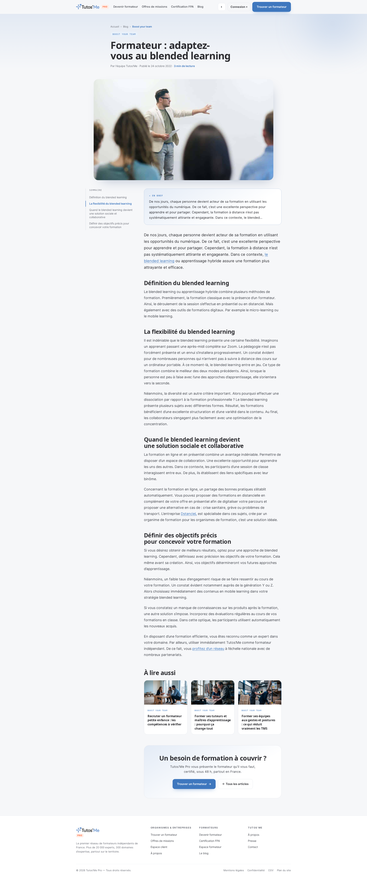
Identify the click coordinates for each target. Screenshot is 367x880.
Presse (252, 840)
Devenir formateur (125, 6)
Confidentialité (256, 870)
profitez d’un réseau (208, 649)
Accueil (114, 26)
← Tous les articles (235, 784)
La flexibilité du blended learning (110, 203)
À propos (156, 853)
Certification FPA (182, 6)
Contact (253, 847)
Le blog (204, 853)
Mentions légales (233, 870)
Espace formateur (210, 847)
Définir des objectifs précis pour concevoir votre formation (109, 225)
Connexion (239, 7)
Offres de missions (154, 6)
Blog (200, 6)
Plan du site (284, 870)
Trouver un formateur (272, 7)
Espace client (159, 847)
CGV (271, 870)
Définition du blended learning (108, 197)
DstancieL (189, 514)
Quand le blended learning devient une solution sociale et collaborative (110, 213)
